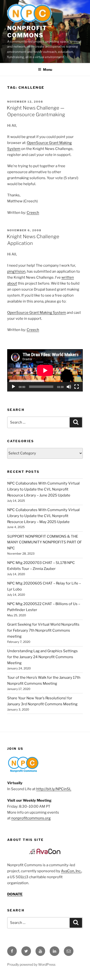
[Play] (13, 386)
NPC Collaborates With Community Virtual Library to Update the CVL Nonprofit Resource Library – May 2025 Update (43, 516)
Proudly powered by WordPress (31, 964)
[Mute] (68, 386)
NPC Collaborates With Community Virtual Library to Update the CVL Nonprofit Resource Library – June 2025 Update (43, 489)
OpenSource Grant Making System (36, 312)
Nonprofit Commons (27, 32)
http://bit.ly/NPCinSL (53, 789)
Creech (33, 212)
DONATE (15, 894)
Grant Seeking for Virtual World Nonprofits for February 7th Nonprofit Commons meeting (43, 630)
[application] (45, 370)
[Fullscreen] (76, 386)
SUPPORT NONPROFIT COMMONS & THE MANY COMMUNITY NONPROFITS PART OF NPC (44, 542)
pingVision (16, 271)
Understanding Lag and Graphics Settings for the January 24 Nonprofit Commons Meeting (42, 657)
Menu (47, 69)
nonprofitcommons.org (31, 818)
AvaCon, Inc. (71, 871)
